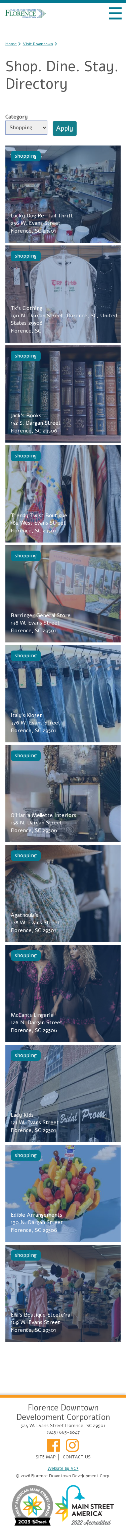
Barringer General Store (41, 623)
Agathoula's (35, 922)
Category (16, 117)
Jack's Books (36, 423)
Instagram (72, 1447)
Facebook (53, 1447)
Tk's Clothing (64, 320)
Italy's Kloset (35, 723)
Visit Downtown (38, 44)
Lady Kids (35, 1122)
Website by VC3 (63, 1469)
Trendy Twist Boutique (39, 523)
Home (25, 13)
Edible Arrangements (37, 1222)
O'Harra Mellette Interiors (43, 823)
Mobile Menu (115, 13)
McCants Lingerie (36, 1022)
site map (46, 1457)
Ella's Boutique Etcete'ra (40, 1322)
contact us (77, 1457)
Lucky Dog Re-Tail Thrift (42, 223)
